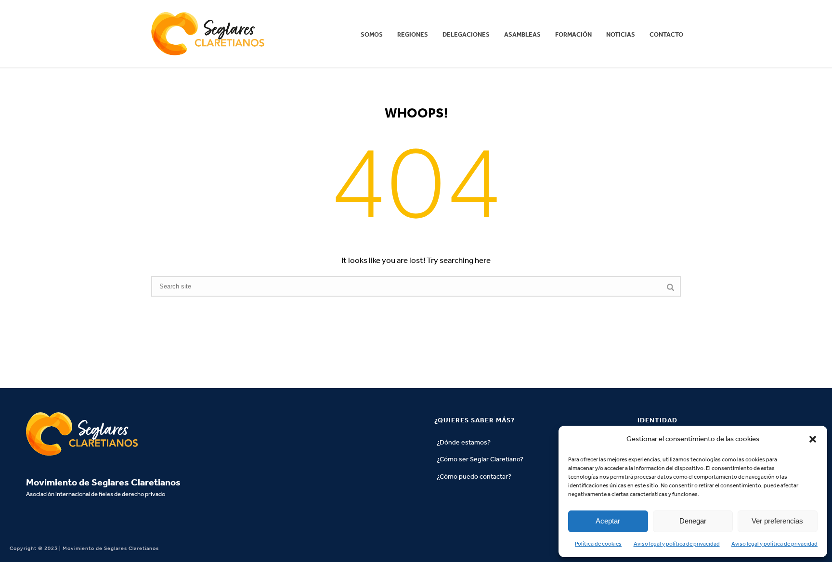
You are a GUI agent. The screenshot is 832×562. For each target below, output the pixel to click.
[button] (813, 439)
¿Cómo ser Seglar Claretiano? (480, 459)
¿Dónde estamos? (464, 442)
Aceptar (608, 521)
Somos (372, 34)
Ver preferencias (777, 521)
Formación (573, 34)
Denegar (692, 521)
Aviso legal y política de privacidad (677, 543)
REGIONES (412, 34)
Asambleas (522, 34)
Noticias (620, 34)
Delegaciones (466, 34)
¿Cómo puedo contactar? (474, 476)
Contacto (666, 34)
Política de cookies (598, 543)
